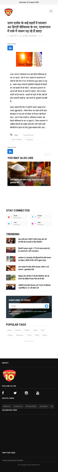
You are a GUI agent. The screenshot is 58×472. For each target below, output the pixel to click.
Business (19, 335)
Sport (35, 330)
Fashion (18, 330)
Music (45, 335)
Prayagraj (29, 140)
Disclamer (44, 406)
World (37, 335)
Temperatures (28, 135)
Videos (10, 335)
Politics (27, 330)
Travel (29, 335)
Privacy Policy (31, 406)
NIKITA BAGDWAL (30, 36)
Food (43, 330)
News (9, 330)
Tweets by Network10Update (12, 460)
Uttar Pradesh (17, 140)
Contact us (18, 406)
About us (7, 406)
